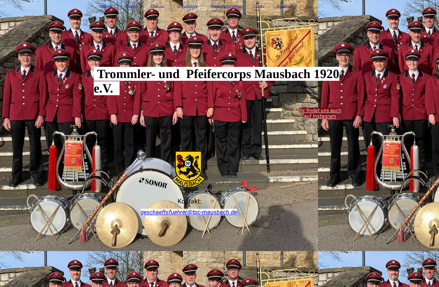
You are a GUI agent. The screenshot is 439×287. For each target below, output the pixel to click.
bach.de (227, 212)
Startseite (105, 6)
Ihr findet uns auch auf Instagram (320, 113)
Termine (132, 6)
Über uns (157, 6)
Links (260, 6)
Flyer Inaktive (187, 6)
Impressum (285, 6)
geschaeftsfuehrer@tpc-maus (178, 212)
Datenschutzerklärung (226, 6)
